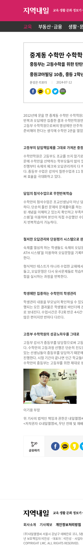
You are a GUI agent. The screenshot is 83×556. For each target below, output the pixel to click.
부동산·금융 (50, 26)
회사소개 (29, 524)
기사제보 (46, 524)
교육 (27, 26)
